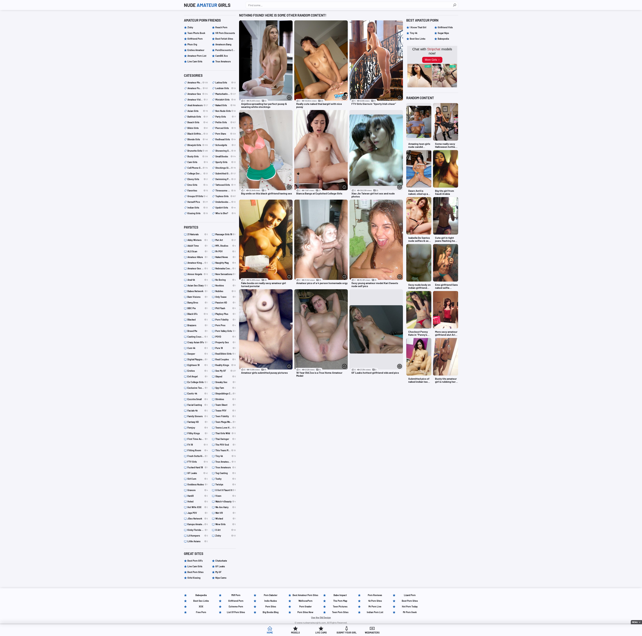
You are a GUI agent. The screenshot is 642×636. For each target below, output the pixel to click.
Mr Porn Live (374, 606)
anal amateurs (197, 105)
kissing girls (197, 213)
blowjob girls (197, 145)
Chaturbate (221, 560)
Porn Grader (305, 606)
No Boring (225, 279)
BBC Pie (197, 308)
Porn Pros (225, 325)
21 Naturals (197, 234)
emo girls (197, 184)
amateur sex (197, 93)
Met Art (225, 240)
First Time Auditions (197, 439)
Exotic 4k (197, 393)
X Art (225, 529)
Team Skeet (225, 404)
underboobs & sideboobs (225, 201)
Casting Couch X (197, 336)
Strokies (225, 399)
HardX (197, 495)
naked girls (225, 105)
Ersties (197, 370)
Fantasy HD (197, 421)
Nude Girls (207, 5)
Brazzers (197, 325)
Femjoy (197, 427)
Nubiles (225, 291)
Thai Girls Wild (225, 433)
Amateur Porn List (196, 55)
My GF (218, 572)
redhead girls (225, 139)
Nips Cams (220, 577)
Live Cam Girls (194, 61)
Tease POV (225, 410)
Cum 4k (197, 348)
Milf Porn (235, 595)
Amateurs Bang (223, 44)
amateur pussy (197, 88)
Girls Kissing (193, 577)
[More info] (289, 97)
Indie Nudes (270, 600)
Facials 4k (197, 410)
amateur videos (197, 99)
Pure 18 (225, 348)
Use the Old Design (321, 617)
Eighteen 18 (197, 365)
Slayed (225, 376)
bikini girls (197, 128)
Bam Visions (197, 296)
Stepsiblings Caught (225, 393)
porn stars (225, 133)
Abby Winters (197, 240)
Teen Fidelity (225, 416)
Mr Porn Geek (410, 612)
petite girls (225, 122)
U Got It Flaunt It (225, 490)
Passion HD (225, 302)
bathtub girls (197, 116)
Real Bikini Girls (225, 353)
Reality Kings (225, 365)
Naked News (225, 257)
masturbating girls (225, 93)
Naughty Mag (225, 262)
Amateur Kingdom (197, 262)
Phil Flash (225, 308)
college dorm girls (197, 173)
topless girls (225, 196)
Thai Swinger (225, 439)
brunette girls (197, 150)
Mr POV (225, 251)
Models (295, 632)
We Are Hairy (225, 507)
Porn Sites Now (305, 612)
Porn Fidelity (225, 319)
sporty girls (225, 162)
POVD (225, 336)
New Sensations (225, 274)
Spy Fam (225, 387)
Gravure (197, 490)
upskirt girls (225, 207)
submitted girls (225, 173)
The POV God (225, 444)
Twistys (225, 484)
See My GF (225, 370)
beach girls (197, 122)
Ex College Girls (197, 382)
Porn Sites (270, 606)
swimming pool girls (225, 179)
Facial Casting (197, 404)
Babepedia (443, 38)
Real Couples (225, 359)
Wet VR (225, 512)
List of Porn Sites (236, 612)
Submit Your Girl (347, 632)
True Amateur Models (225, 461)
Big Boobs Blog (271, 612)
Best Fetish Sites (224, 38)
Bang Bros (197, 302)
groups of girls (197, 196)
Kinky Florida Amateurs (197, 529)
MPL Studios (225, 245)
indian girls (197, 207)
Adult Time (197, 245)
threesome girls (225, 190)
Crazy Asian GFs (197, 342)
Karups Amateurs (197, 524)
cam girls (197, 162)
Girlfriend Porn (195, 38)
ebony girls (197, 179)
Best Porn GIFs (195, 560)
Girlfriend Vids (445, 27)
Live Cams (321, 632)
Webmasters (372, 632)
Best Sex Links (417, 38)
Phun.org (192, 44)
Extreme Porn (236, 606)
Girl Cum (197, 478)
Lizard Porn (410, 595)
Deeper (197, 353)
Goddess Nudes (197, 484)
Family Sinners (197, 416)
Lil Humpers (197, 535)
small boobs (225, 156)
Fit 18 (197, 444)
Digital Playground (197, 359)
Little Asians (197, 541)
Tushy (225, 478)
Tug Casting (225, 473)
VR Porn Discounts (225, 33)
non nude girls (225, 111)
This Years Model (225, 450)
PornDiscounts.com (225, 50)
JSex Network (197, 518)
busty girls (197, 156)
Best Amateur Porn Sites (305, 595)
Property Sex (225, 342)
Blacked (197, 319)
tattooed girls (225, 184)
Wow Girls (225, 524)
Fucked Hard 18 (197, 467)
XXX (201, 606)
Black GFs (197, 313)
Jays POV (197, 512)
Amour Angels (197, 274)
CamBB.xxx (221, 55)
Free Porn (201, 612)
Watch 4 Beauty (225, 501)
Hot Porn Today (410, 606)
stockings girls (225, 167)
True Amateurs (223, 61)
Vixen (225, 495)
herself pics (197, 201)
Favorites (197, 190)
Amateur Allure (197, 257)
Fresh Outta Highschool (197, 456)
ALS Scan (197, 251)
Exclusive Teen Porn (197, 387)
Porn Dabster (270, 595)
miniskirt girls (225, 99)
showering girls (225, 150)
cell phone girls (197, 167)
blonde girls (197, 139)
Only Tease (225, 296)
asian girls (197, 111)
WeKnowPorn (305, 600)
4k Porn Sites (375, 600)
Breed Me (197, 331)
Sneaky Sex (225, 382)
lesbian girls (225, 88)
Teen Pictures (340, 606)
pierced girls (225, 128)
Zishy (190, 27)
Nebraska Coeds (225, 268)
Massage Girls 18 (225, 234)
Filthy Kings (197, 433)
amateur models (197, 82)
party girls (225, 116)
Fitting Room (197, 450)
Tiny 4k (225, 456)
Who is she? (225, 213)
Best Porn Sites (195, 572)
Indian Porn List (375, 612)
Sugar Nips (443, 33)
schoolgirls (225, 145)
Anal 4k (197, 279)
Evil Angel (197, 376)
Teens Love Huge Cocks (225, 427)
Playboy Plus (225, 313)
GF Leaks (197, 473)
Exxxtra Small (197, 399)
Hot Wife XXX (197, 507)
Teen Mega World (225, 421)
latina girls (225, 82)
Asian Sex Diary (197, 285)
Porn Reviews (375, 595)
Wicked (225, 518)
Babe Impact (340, 595)
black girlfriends (197, 133)
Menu (635, 622)
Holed (197, 501)
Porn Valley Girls (225, 331)
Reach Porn (221, 27)
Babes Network (197, 291)
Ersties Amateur (195, 50)
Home (270, 632)
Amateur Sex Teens (197, 268)
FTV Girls (197, 461)
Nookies (225, 285)
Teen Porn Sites (340, 612)
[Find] (454, 5)
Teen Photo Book (196, 33)
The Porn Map (340, 600)
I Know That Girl (418, 27)
